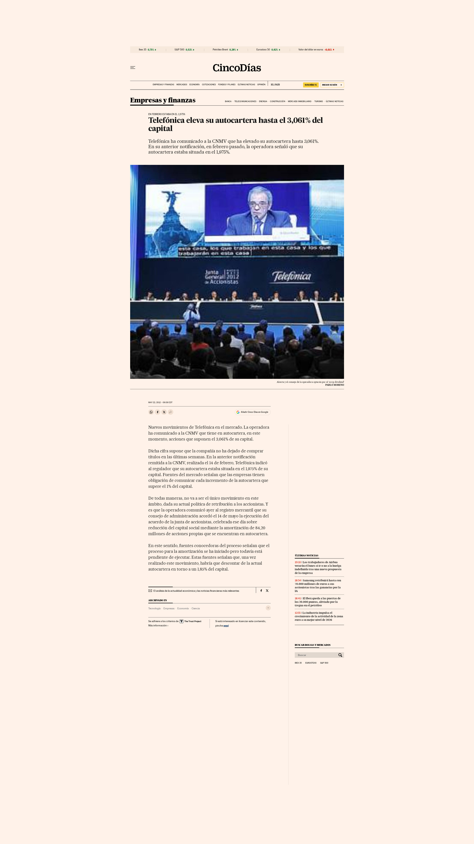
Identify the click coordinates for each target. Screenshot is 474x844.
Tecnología (154, 608)
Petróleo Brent (220, 49)
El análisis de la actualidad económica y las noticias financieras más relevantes (196, 590)
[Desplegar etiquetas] (268, 607)
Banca (228, 101)
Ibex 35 (142, 49)
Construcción (277, 101)
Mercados (181, 84)
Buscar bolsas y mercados (313, 645)
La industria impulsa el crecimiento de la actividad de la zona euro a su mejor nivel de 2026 (319, 616)
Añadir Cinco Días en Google (254, 412)
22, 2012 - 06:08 (160, 402)
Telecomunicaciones (245, 101)
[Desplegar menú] (132, 67)
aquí (226, 625)
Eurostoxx (310, 663)
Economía (194, 84)
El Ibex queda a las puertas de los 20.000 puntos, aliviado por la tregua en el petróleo (318, 602)
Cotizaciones (209, 84)
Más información (157, 625)
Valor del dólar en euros (310, 49)
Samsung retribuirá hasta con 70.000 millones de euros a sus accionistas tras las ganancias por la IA (318, 586)
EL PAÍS (274, 83)
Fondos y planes (226, 84)
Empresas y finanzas (163, 84)
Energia (263, 101)
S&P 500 (179, 49)
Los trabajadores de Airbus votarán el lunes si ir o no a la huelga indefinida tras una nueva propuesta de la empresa (318, 567)
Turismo (318, 101)
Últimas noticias (246, 84)
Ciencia (196, 608)
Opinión (261, 84)
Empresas (168, 608)
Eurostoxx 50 (263, 49)
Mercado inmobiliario (299, 101)
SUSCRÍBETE (311, 85)
